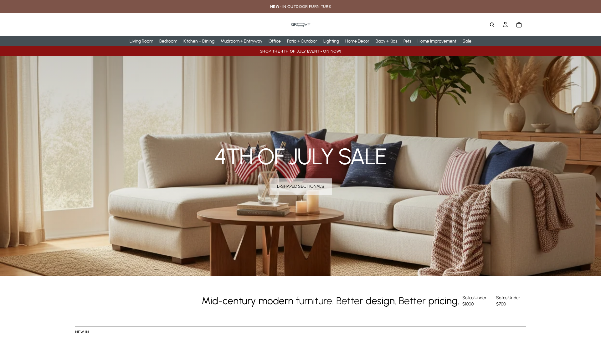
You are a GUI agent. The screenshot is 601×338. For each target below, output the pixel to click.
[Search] (492, 25)
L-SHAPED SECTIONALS (300, 186)
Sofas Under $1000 (474, 301)
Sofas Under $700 (508, 301)
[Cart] (519, 25)
